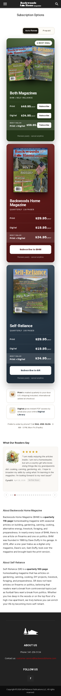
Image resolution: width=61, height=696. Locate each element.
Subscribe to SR (30, 370)
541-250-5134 (43, 424)
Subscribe (44, 106)
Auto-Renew (31, 31)
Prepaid (46, 31)
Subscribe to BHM (30, 249)
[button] (5, 4)
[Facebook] (30, 678)
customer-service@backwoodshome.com (36, 658)
